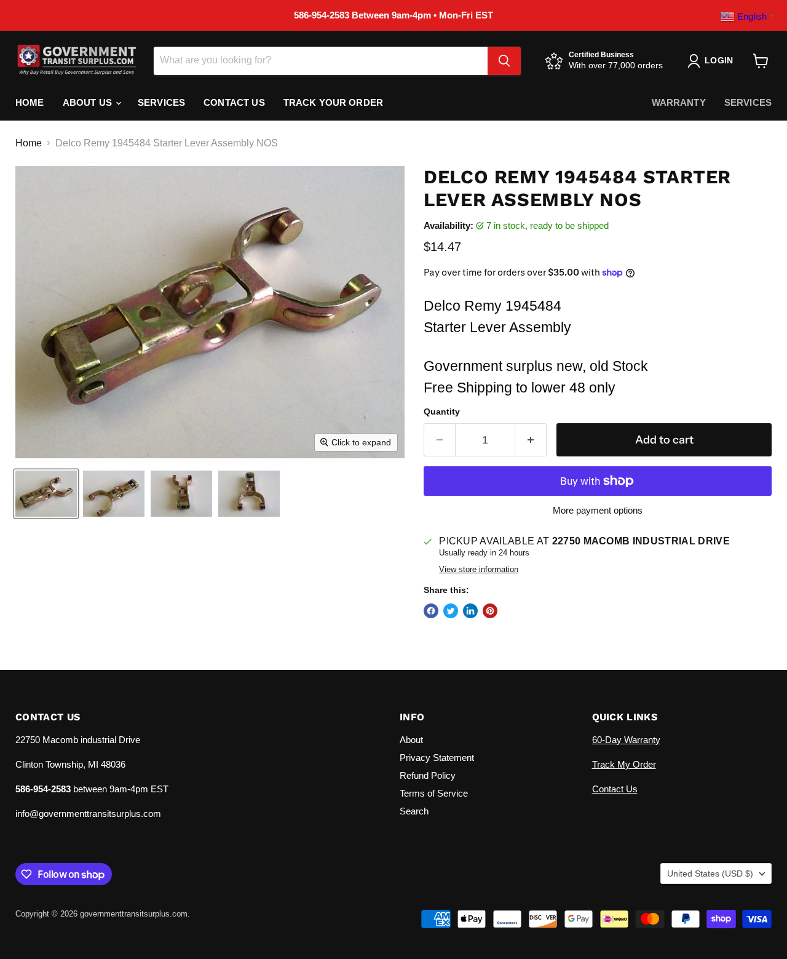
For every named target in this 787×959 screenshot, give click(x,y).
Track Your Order (333, 102)
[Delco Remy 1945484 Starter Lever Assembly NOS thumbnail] (46, 493)
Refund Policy (428, 775)
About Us (88, 102)
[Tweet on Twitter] (450, 610)
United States (710, 873)
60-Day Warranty (626, 739)
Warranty (679, 102)
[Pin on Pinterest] (490, 610)
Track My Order (624, 764)
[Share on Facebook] (431, 610)
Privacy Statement (437, 757)
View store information (478, 569)
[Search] (504, 61)
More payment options (598, 510)
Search (414, 811)
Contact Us (234, 102)
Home (29, 102)
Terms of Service (434, 793)
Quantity (442, 411)
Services (161, 102)
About (411, 739)
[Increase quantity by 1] (531, 440)
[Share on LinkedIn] (470, 610)
